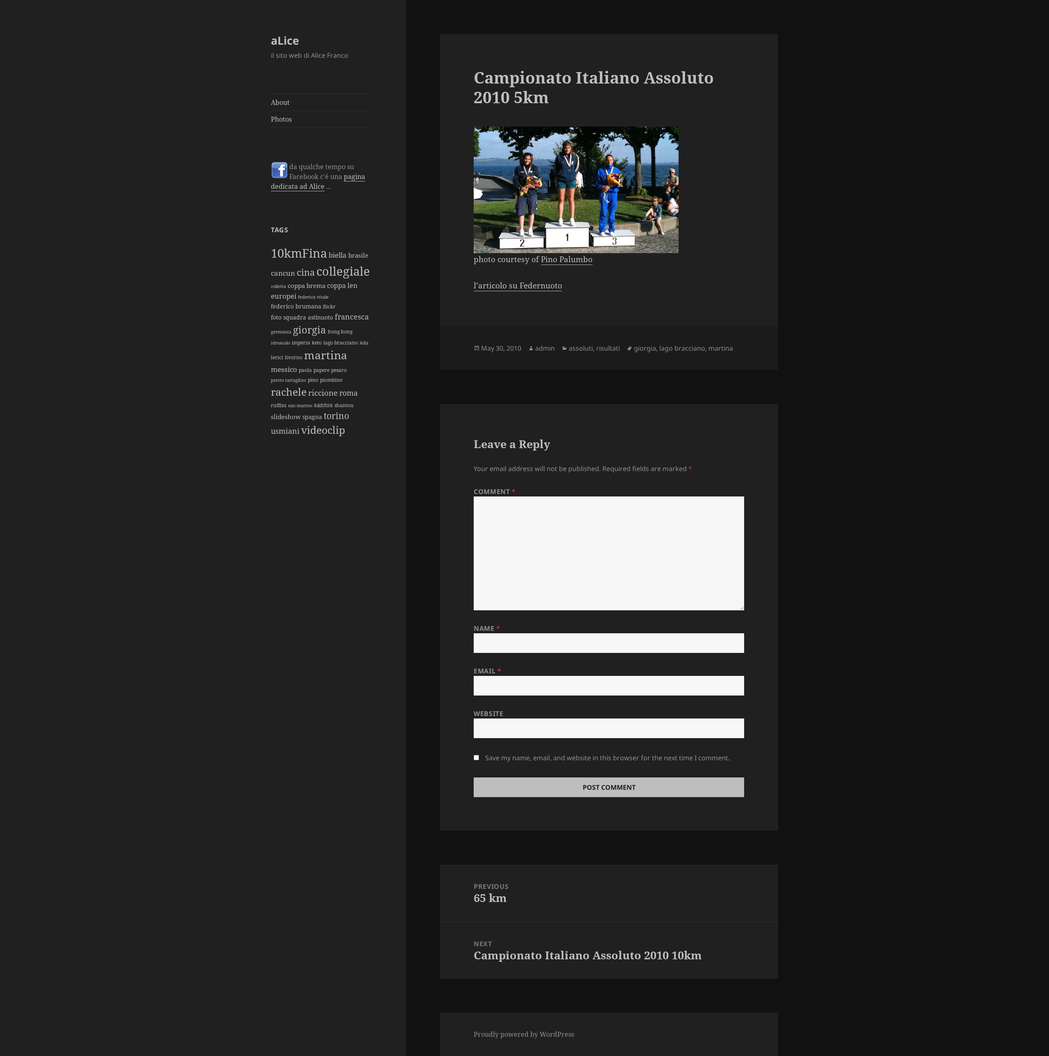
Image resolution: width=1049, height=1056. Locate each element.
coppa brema (306, 285)
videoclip (323, 430)
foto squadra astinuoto (302, 317)
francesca (352, 316)
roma (348, 393)
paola (305, 370)
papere (321, 370)
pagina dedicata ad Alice (318, 181)
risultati (608, 348)
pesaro (339, 370)
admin (545, 348)
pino (313, 379)
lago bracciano (340, 342)
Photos (281, 119)
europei (283, 296)
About (280, 102)
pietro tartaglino (288, 380)
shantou (344, 405)
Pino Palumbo (567, 259)
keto (317, 342)
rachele (289, 392)
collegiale (343, 271)
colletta (278, 286)
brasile (358, 255)
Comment (495, 491)
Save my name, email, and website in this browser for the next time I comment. (607, 757)
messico (284, 369)
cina (306, 272)
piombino (331, 379)
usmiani (285, 431)
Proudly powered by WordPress (524, 1034)
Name (487, 628)
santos (323, 405)
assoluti (581, 348)
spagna (312, 417)
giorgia (309, 329)
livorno (293, 357)
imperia (301, 342)
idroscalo (280, 343)
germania (281, 332)
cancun (283, 273)
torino (336, 415)
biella (338, 255)
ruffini (278, 405)
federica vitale (313, 297)
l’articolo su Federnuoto (518, 285)
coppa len (342, 285)
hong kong (340, 331)
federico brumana (296, 306)
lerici (277, 357)
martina (325, 355)
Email (487, 670)
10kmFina (299, 253)
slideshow (286, 416)
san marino (300, 405)
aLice (285, 40)
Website (488, 713)
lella (364, 343)
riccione (323, 392)
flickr (329, 306)
